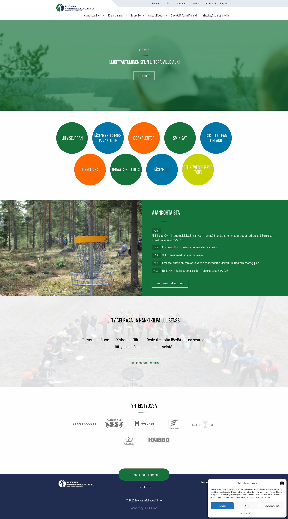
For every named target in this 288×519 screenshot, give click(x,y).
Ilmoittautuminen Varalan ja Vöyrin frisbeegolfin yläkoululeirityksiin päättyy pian (210, 263)
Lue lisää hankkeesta (144, 362)
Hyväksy (222, 505)
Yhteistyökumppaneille (216, 15)
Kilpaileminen (115, 15)
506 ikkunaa (150, 508)
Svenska (208, 3)
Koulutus (181, 3)
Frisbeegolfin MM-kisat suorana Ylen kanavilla (190, 247)
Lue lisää (144, 75)
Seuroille (136, 15)
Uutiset (156, 3)
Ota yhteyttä (144, 487)
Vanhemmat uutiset (170, 283)
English (223, 3)
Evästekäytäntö (245, 513)
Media (196, 3)
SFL (167, 3)
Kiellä (247, 505)
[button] (282, 483)
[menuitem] (155, 3)
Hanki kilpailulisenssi (144, 474)
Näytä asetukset (272, 505)
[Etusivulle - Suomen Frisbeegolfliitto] (75, 9)
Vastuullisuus (156, 15)
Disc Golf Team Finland (184, 15)
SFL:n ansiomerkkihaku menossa (182, 255)
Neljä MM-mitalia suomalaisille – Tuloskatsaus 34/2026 (195, 270)
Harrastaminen (92, 15)
